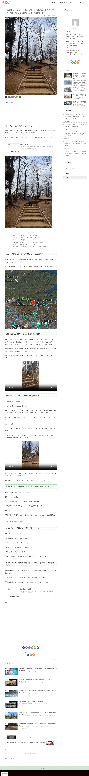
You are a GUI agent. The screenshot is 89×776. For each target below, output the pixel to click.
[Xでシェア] (6, 97)
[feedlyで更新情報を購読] (31, 654)
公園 (7, 641)
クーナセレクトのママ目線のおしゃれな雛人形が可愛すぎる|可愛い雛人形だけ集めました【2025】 (75, 134)
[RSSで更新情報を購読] (33, 654)
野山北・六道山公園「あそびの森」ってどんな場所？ (25, 235)
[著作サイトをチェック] (28, 654)
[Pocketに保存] (14, 97)
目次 (28, 232)
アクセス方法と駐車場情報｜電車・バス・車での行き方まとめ (27, 242)
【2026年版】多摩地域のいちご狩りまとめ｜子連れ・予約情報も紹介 (75, 125)
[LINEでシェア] (17, 97)
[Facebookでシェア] (9, 97)
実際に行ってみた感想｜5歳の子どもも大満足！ (24, 239)
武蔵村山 (11, 641)
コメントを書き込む (30, 753)
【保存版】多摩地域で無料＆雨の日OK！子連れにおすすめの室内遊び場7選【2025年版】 (75, 143)
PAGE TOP (45, 768)
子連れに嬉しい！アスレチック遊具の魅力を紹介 (24, 237)
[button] (20, 97)
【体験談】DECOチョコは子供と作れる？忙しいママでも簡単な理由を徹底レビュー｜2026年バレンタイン (75, 116)
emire (75, 28)
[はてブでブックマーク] (11, 97)
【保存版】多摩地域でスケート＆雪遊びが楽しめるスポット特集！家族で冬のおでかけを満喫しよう (75, 153)
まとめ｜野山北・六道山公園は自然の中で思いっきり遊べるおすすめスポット (31, 246)
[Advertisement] (31, 113)
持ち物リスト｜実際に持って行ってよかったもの (24, 244)
